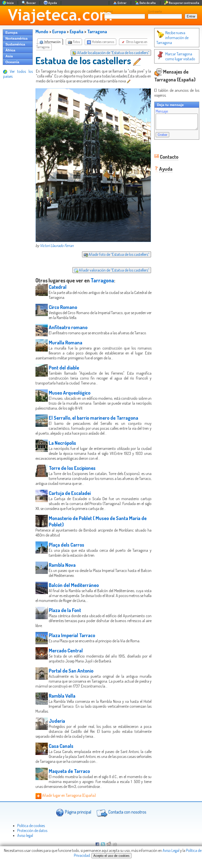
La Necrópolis (62, 443)
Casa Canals (61, 746)
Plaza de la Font (65, 610)
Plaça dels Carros (66, 544)
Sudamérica (15, 44)
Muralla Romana (65, 342)
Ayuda (165, 169)
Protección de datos (32, 830)
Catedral (58, 287)
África (10, 50)
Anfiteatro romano (68, 327)
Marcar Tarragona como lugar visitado (180, 56)
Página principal (77, 811)
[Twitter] (103, 844)
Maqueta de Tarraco (69, 771)
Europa (11, 32)
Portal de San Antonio (71, 670)
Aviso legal (25, 835)
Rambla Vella (62, 695)
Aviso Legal (171, 850)
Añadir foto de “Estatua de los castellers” (118, 254)
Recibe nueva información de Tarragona (172, 37)
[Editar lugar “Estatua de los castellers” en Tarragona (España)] (137, 60)
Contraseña (155, 11)
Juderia (57, 721)
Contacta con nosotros (126, 811)
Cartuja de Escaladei (70, 493)
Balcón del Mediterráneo (74, 585)
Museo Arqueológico (69, 392)
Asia (9, 56)
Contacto (169, 157)
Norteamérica (16, 38)
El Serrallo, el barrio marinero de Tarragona (93, 418)
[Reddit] (109, 844)
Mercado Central (66, 650)
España (76, 31)
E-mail (108, 11)
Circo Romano (63, 307)
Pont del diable (64, 367)
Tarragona (97, 31)
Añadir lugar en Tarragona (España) (68, 795)
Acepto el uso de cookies (111, 856)
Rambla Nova (62, 565)
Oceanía (12, 62)
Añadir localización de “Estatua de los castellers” (112, 52)
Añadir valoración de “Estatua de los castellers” (113, 270)
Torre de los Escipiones (72, 468)
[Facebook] (97, 844)
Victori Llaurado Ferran (57, 245)
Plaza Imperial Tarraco (72, 635)
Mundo (41, 31)
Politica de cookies (31, 825)
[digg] (115, 844)
